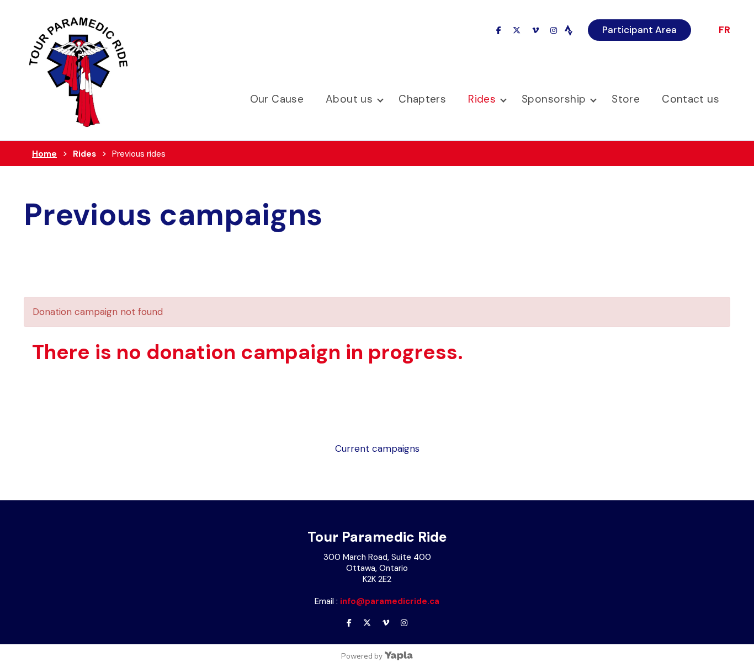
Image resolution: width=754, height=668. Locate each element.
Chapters (422, 99)
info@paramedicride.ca (389, 601)
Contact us (690, 99)
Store (626, 99)
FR (724, 30)
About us (349, 99)
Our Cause (277, 99)
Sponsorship (554, 99)
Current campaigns (377, 448)
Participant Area (639, 30)
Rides (482, 99)
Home (44, 153)
